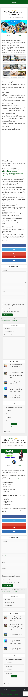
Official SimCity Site (14, 694)
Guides (8, 693)
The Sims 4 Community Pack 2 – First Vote (13, 688)
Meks (18, 689)
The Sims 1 (9, 410)
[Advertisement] (14, 146)
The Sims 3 (9, 417)
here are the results (18, 478)
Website (4, 297)
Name (4, 285)
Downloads (15, 693)
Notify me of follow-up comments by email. (14, 309)
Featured (11, 438)
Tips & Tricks (3, 693)
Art (11, 693)
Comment (4, 270)
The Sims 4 (14, 10)
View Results (14, 426)
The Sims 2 (9, 414)
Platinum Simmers (5, 694)
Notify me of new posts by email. (11, 311)
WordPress (13, 690)
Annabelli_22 (20, 17)
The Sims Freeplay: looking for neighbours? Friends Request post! (15, 366)
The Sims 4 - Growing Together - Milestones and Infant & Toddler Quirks (15, 389)
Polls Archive (7, 431)
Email (4, 291)
